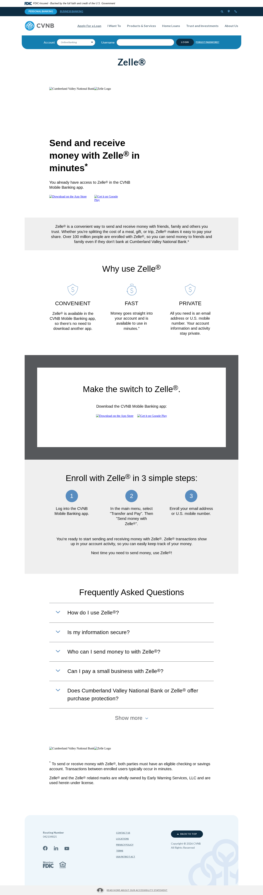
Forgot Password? (207, 42)
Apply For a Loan (90, 26)
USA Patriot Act (125, 856)
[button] (222, 12)
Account (49, 42)
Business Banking (71, 11)
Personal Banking (40, 11)
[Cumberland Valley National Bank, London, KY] (39, 26)
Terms (119, 850)
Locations (122, 838)
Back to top (188, 834)
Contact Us (123, 832)
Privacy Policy (124, 844)
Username (108, 42)
